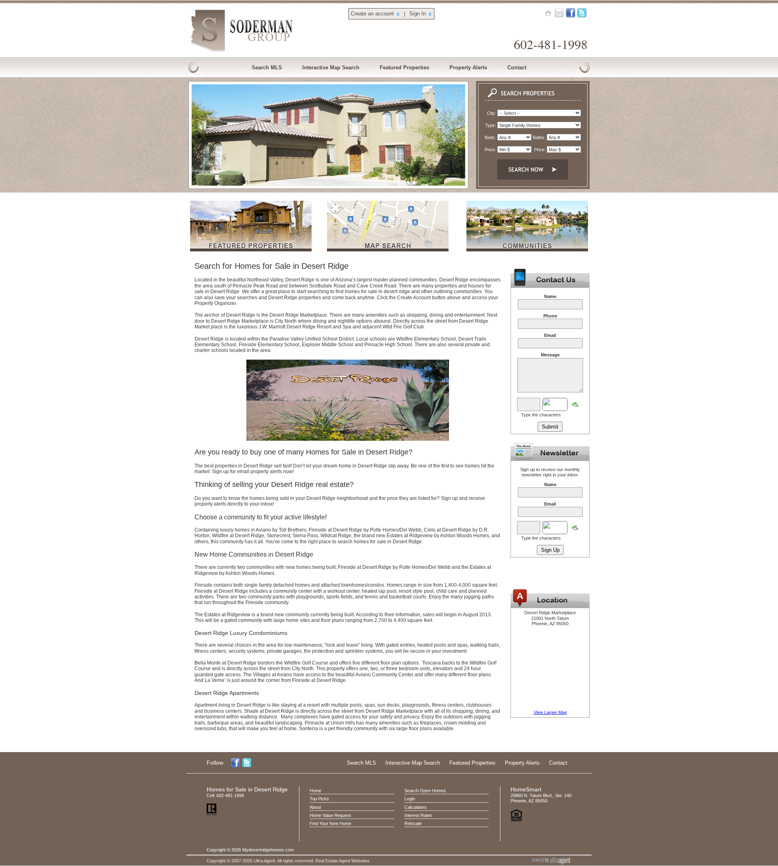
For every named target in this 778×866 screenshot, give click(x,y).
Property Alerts (522, 763)
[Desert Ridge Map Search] (388, 250)
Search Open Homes (425, 790)
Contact (558, 763)
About (315, 807)
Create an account (372, 14)
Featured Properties (472, 763)
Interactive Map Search (412, 763)
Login (409, 798)
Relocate (413, 823)
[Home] (548, 12)
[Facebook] (570, 12)
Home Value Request (330, 815)
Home (315, 790)
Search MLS (361, 763)
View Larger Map (550, 712)
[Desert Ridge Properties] (251, 250)
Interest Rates (418, 815)
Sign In (417, 14)
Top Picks (319, 798)
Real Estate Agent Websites (342, 860)
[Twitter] (582, 12)
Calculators (415, 807)
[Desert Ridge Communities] (527, 250)
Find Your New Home (330, 823)
